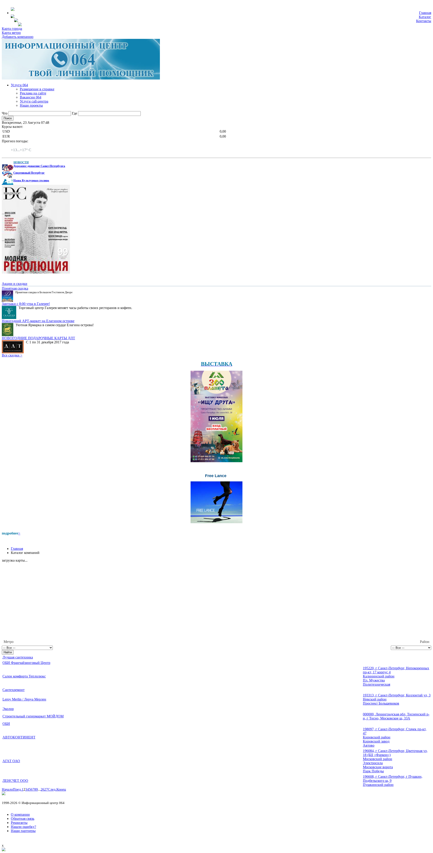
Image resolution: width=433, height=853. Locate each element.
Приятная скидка (15, 288)
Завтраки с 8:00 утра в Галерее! (26, 304)
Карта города (12, 28)
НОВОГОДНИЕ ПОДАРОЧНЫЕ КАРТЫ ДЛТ (38, 338)
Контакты (423, 21)
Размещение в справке (37, 89)
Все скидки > (12, 355)
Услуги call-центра (34, 101)
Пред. (17, 789)
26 (42, 789)
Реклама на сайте (33, 93)
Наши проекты (31, 105)
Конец (61, 789)
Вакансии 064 (30, 97)
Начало (7, 789)
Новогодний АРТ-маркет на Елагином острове (38, 321)
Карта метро (11, 33)
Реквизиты (19, 823)
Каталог (425, 17)
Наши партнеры (23, 831)
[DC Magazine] (36, 272)
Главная (425, 13)
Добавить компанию (17, 37)
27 (46, 789)
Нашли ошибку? (23, 827)
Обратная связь (22, 818)
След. (52, 789)
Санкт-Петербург (24, 146)
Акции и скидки (14, 284)
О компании (20, 814)
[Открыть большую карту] (3, 850)
